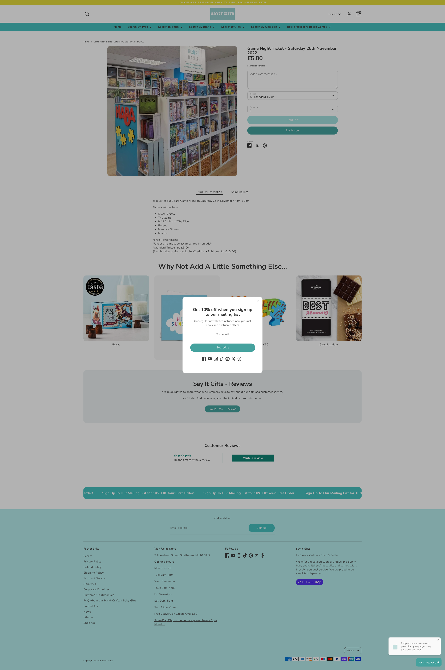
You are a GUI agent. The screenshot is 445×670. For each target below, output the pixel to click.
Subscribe (222, 347)
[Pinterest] (227, 359)
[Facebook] (204, 359)
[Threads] (239, 359)
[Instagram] (216, 359)
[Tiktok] (222, 359)
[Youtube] (210, 359)
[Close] (258, 301)
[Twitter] (233, 359)
